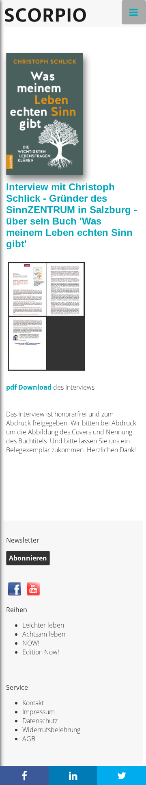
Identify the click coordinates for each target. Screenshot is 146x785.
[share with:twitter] (121, 775)
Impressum (38, 711)
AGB (28, 738)
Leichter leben (43, 625)
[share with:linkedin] (73, 775)
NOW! (30, 643)
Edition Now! (40, 652)
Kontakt (33, 702)
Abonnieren (28, 558)
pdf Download (29, 387)
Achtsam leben (43, 634)
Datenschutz (40, 720)
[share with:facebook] (24, 775)
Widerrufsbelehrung (51, 729)
